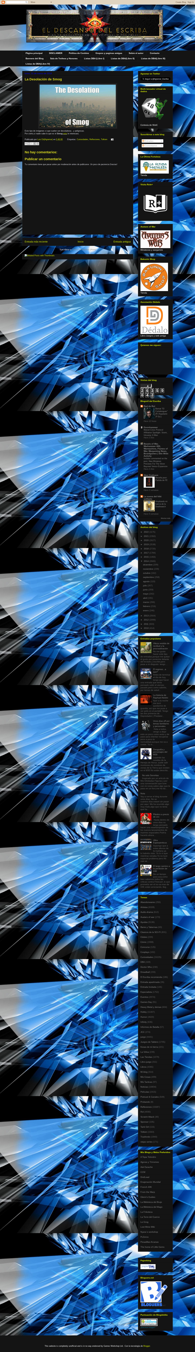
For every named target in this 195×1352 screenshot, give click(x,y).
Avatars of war (147, 917)
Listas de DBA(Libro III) (153, 58)
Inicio (80, 241)
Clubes (143, 937)
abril (145, 598)
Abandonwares (147, 902)
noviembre (148, 569)
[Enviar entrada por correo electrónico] (112, 139)
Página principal (34, 53)
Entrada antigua (122, 241)
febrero (147, 606)
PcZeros (144, 1237)
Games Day (146, 1002)
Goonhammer (151, 427)
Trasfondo (145, 1137)
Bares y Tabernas (148, 927)
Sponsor (144, 1122)
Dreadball (145, 972)
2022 (146, 532)
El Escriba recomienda (151, 977)
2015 (146, 557)
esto (65, 133)
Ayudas (144, 922)
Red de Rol (149, 406)
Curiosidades (82, 139)
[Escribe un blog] (28, 143)
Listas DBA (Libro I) (94, 58)
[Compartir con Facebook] (34, 143)
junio (145, 589)
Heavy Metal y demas (150, 1007)
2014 (146, 561)
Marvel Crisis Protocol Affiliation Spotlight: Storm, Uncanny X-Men (155, 432)
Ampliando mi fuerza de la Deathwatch (161, 504)
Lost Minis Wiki (147, 1227)
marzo (146, 602)
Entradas (148, 141)
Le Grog (144, 1222)
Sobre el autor (136, 53)
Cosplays (144, 952)
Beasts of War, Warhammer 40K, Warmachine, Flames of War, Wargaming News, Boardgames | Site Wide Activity (156, 450)
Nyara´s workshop (149, 1232)
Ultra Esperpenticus (160, 841)
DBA (142, 962)
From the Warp (147, 1192)
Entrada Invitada (148, 987)
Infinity (143, 1022)
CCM (142, 1172)
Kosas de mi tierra (149, 1047)
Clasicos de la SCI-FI (150, 932)
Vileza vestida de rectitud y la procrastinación (161, 646)
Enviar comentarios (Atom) (84, 249)
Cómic (143, 942)
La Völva (144, 1052)
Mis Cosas (145, 1077)
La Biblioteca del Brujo (151, 1202)
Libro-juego (145, 1062)
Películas (144, 1092)
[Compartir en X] (31, 143)
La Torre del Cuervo (150, 1217)
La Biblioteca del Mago (151, 1207)
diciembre (148, 564)
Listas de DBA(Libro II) (123, 58)
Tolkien (104, 139)
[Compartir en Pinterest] (37, 143)
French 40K (146, 1187)
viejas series (146, 1142)
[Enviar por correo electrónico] (26, 143)
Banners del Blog (35, 58)
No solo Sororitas (150, 775)
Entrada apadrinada (150, 982)
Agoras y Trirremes (149, 1162)
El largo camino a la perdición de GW (161, 868)
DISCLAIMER (55, 53)
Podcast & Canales (149, 1097)
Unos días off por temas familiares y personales (161, 723)
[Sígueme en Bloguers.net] (153, 1305)
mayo (146, 593)
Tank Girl (144, 1127)
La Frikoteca (146, 1212)
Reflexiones (94, 139)
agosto (146, 581)
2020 (146, 540)
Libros (143, 1067)
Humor (143, 1017)
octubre (147, 573)
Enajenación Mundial (150, 1182)
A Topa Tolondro (148, 1157)
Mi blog (143, 1072)
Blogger (146, 1346)
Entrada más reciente (36, 241)
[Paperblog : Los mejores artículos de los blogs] (148, 1268)
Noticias (144, 1087)
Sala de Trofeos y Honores (64, 58)
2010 (146, 628)
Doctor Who (146, 967)
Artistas (144, 907)
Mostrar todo (165, 518)
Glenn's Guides (147, 1197)
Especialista (146, 992)
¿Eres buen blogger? (147, 1327)
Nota (142, 793)
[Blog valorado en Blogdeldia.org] (149, 1322)
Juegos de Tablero (149, 1042)
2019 (146, 544)
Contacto (155, 53)
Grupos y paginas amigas (109, 53)
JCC (142, 1032)
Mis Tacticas (146, 1082)
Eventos (144, 997)
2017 (146, 553)
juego (143, 1037)
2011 (146, 624)
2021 (146, 536)
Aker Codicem (151, 475)
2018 (146, 548)
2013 (146, 615)
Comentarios (150, 145)
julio (145, 585)
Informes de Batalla (149, 1027)
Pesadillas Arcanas (149, 1242)
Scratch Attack (147, 1117)
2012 (146, 620)
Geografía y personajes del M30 (160, 752)
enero (146, 610)
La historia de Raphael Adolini (160, 696)
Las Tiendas (146, 1057)
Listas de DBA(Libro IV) (38, 64)
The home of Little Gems (152, 1247)
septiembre (148, 577)
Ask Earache (146, 1167)
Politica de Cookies (79, 53)
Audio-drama (146, 912)
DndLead (144, 1177)
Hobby (143, 1012)
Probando (145, 1102)
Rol (142, 1112)
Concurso (145, 947)
